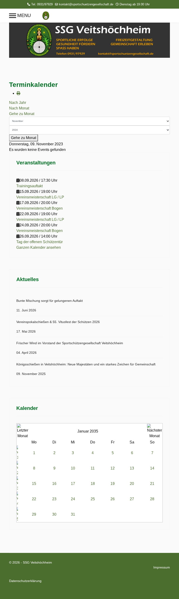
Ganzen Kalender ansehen (38, 247)
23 (54, 499)
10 (73, 468)
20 (132, 484)
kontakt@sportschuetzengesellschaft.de (86, 4)
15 (34, 484)
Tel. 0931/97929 (42, 4)
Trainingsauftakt (29, 186)
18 (93, 484)
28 (152, 499)
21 (152, 484)
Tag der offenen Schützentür (39, 242)
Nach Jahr (17, 103)
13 (132, 468)
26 (112, 499)
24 (73, 499)
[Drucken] (18, 93)
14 (152, 468)
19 (112, 484)
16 (54, 484)
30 (54, 514)
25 (93, 499)
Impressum (161, 567)
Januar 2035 (87, 431)
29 (34, 514)
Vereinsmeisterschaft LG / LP (40, 197)
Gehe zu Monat (21, 114)
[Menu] (20, 16)
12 (112, 468)
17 (73, 484)
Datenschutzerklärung (25, 581)
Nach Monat (19, 108)
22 (34, 499)
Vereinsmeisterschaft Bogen (39, 208)
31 (73, 514)
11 (93, 468)
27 (132, 499)
